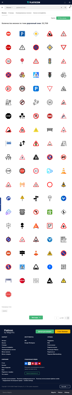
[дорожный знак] (63, 239)
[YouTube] (39, 363)
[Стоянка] (22, 33)
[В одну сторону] (49, 266)
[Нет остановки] (36, 47)
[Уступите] (63, 47)
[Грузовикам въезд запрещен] (63, 157)
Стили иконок (51, 345)
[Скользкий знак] (49, 253)
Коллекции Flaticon (52, 349)
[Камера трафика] (49, 170)
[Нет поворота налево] (36, 212)
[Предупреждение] (63, 280)
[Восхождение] (8, 129)
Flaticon (60, 392)
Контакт (4, 365)
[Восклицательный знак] (36, 129)
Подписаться (51, 352)
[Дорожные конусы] (36, 253)
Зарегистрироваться (32, 373)
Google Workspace (30, 343)
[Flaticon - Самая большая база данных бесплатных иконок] (33, 2)
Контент (4, 337)
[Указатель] (36, 198)
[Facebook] (26, 363)
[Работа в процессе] (63, 170)
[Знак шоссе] (49, 212)
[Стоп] (8, 116)
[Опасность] (22, 47)
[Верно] (63, 61)
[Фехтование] (49, 129)
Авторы (4, 340)
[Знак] (36, 61)
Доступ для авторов (44, 331)
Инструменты (29, 337)
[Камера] (49, 280)
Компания (5, 359)
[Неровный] (36, 266)
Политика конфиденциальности (26, 378)
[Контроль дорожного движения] (49, 61)
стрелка (4, 311)
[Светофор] (36, 143)
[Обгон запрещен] (49, 184)
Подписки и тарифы (7, 372)
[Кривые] (8, 184)
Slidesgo (67, 392)
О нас (3, 363)
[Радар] (8, 280)
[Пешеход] (22, 157)
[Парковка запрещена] (8, 74)
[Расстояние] (36, 102)
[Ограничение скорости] (8, 61)
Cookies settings (28, 380)
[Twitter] (29, 363)
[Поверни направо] (8, 198)
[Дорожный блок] (22, 184)
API (26, 340)
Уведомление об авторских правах (12, 380)
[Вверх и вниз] (22, 143)
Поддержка (50, 340)
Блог (3, 370)
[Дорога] (22, 212)
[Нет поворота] (36, 116)
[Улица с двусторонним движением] (36, 280)
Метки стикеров (6, 354)
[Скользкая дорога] (63, 33)
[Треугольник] (36, 225)
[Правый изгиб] (63, 116)
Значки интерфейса (39, 13)
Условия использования (9, 378)
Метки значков (6, 352)
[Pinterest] (32, 363)
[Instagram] (36, 363)
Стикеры (11, 13)
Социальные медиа (31, 359)
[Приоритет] (36, 33)
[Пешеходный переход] (36, 74)
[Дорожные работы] (49, 33)
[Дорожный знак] (22, 74)
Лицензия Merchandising (54, 354)
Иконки (4, 13)
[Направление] (49, 239)
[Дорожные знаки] (8, 143)
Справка (50, 337)
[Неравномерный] (49, 143)
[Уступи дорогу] (8, 88)
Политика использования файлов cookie (47, 378)
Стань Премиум (63, 331)
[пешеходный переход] (22, 266)
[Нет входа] (49, 116)
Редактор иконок (52, 347)
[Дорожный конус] (63, 143)
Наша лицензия (6, 367)
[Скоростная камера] (8, 102)
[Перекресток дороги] (63, 225)
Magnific (53, 392)
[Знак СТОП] (8, 33)
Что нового (5, 374)
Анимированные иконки (23, 13)
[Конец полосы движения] (22, 129)
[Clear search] (61, 7)
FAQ (48, 343)
